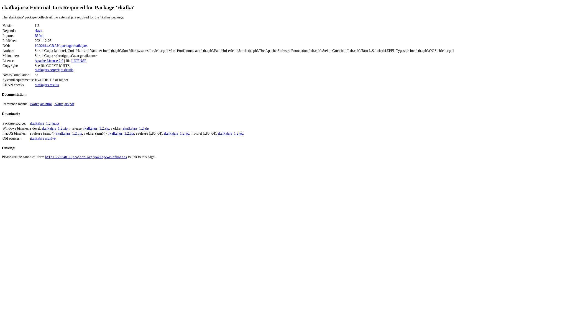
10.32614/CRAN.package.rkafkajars (61, 46)
